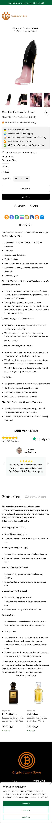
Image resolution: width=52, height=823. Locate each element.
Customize (26, 810)
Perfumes (34, 28)
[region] (26, 802)
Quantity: (6, 178)
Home (14, 28)
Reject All (26, 817)
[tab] (11, 497)
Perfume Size (9, 160)
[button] (4, 463)
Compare (22, 205)
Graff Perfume (32, 714)
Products (24, 28)
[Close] (50, 783)
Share (35, 205)
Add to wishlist (47, 112)
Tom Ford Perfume (9, 714)
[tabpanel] (26, 589)
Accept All (26, 804)
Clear (6, 172)
